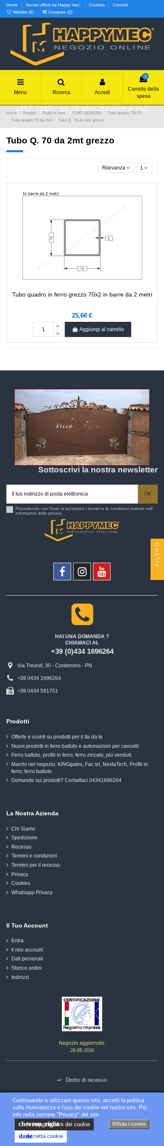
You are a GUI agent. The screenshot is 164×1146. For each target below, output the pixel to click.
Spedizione (24, 838)
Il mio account (27, 950)
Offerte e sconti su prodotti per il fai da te (57, 737)
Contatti (120, 5)
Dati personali (27, 959)
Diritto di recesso (82, 1080)
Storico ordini (26, 968)
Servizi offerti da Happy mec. (54, 5)
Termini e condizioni (34, 856)
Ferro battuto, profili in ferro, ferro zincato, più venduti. (71, 755)
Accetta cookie (41, 1136)
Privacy (19, 874)
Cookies (97, 5)
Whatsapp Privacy (32, 892)
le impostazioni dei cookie (54, 1123)
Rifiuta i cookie (129, 1124)
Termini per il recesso (35, 865)
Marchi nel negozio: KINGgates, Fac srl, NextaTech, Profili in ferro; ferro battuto (79, 767)
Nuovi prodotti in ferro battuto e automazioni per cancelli (75, 746)
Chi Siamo (23, 829)
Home (12, 5)
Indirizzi (20, 977)
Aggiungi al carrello (101, 329)
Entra (17, 941)
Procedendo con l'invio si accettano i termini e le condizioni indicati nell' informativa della (84, 511)
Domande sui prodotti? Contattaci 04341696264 (66, 780)
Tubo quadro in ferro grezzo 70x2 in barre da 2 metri (82, 294)
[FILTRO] (157, 573)
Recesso (21, 847)
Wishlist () (23, 12)
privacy (55, 513)
